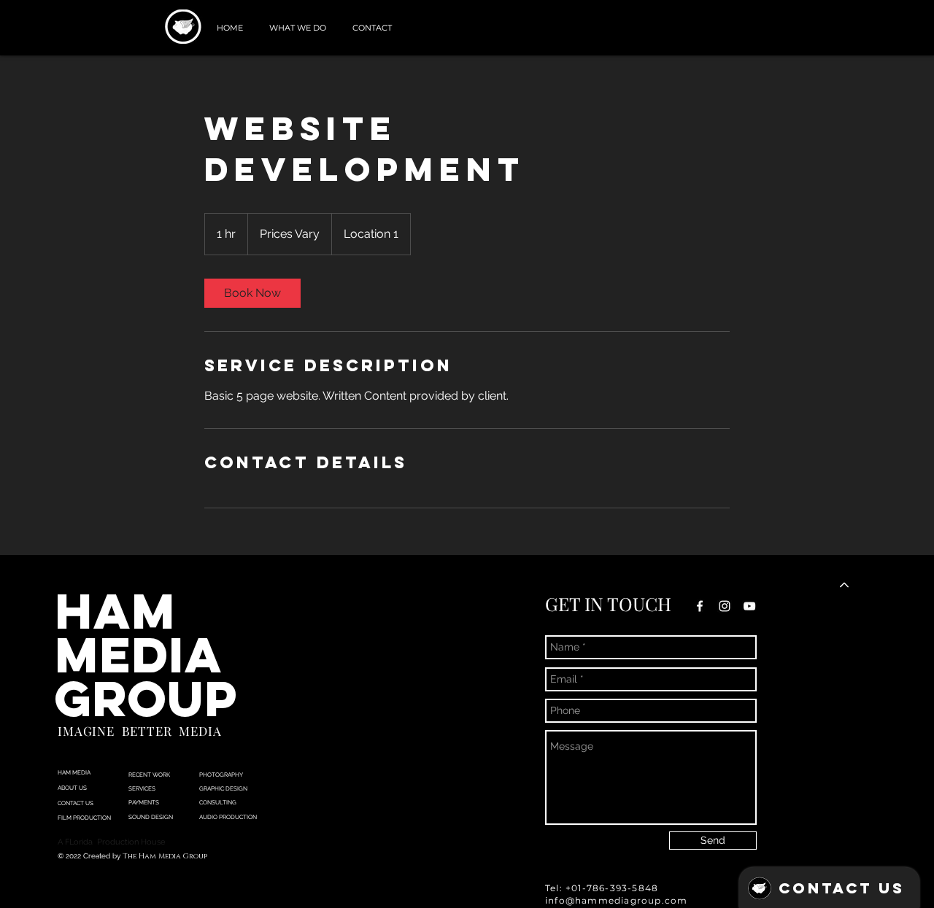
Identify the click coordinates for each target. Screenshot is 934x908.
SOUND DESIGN (151, 816)
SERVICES (141, 788)
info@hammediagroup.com (616, 900)
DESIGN (235, 788)
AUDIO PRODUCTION (228, 816)
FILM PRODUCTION (84, 817)
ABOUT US (72, 787)
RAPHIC (214, 788)
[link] (252, 293)
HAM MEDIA (74, 772)
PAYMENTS (143, 802)
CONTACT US (75, 803)
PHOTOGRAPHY (221, 774)
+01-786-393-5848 (612, 887)
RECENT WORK (149, 774)
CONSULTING (217, 802)
